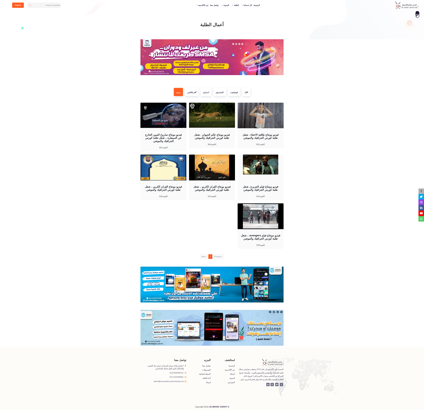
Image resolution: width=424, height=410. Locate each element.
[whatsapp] (421, 219)
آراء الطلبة (207, 378)
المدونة (226, 5)
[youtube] (421, 213)
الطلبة (236, 5)
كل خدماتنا (247, 5)
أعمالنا (232, 374)
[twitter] (421, 196)
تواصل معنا (214, 5)
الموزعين (231, 382)
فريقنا (208, 382)
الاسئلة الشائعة (205, 374)
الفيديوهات (206, 370)
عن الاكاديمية (203, 5)
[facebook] (421, 191)
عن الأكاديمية (230, 370)
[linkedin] (421, 208)
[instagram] (421, 202)
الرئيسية (257, 5)
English (18, 5)
